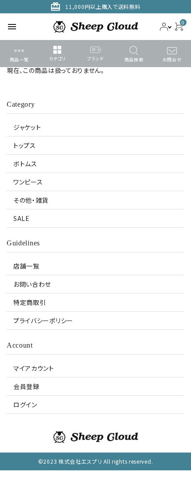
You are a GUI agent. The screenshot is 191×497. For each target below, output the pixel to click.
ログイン (25, 404)
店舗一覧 (26, 265)
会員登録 (26, 386)
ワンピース (28, 181)
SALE (21, 218)
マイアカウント (33, 368)
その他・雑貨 (30, 200)
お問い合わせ (32, 284)
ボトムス (25, 163)
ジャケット (27, 127)
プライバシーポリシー (43, 320)
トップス (24, 145)
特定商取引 (29, 302)
